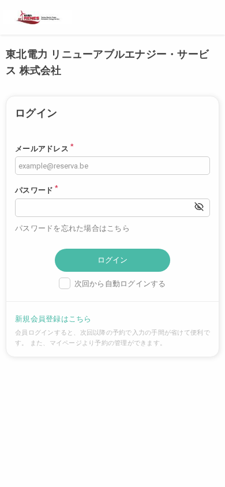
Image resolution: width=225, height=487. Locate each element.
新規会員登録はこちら (53, 318)
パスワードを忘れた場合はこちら (72, 228)
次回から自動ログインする (120, 283)
